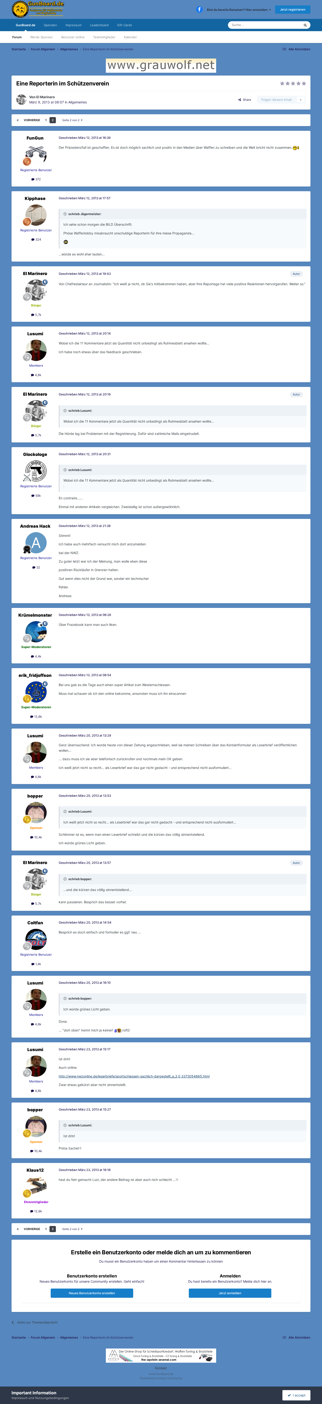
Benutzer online (73, 37)
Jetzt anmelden (230, 1293)
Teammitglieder (104, 37)
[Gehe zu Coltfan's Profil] (36, 939)
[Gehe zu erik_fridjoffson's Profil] (36, 692)
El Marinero (45, 97)
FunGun (35, 138)
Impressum (74, 25)
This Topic (287, 25)
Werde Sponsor (41, 37)
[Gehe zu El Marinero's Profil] (21, 99)
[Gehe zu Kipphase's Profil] (36, 215)
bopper (35, 795)
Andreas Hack (35, 526)
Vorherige (32, 120)
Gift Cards (124, 25)
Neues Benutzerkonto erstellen (92, 1293)
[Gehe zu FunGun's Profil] (36, 154)
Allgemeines (77, 102)
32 (37, 567)
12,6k (37, 716)
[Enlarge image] (295, 147)
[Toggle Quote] (65, 214)
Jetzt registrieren (292, 9)
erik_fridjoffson (35, 675)
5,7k (37, 315)
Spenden (50, 25)
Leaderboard (99, 25)
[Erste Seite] (17, 120)
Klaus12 (35, 1170)
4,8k (37, 375)
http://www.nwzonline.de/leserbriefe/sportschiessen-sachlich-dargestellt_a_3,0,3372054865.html (134, 1076)
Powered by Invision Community (161, 1378)
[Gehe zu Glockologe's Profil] (36, 471)
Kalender (130, 37)
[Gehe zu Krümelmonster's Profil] (36, 631)
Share (246, 100)
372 (37, 179)
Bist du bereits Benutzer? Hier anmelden (238, 10)
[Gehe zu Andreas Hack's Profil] (36, 542)
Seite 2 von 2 (71, 120)
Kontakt (161, 1368)
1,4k (37, 964)
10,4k (37, 837)
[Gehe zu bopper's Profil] (36, 812)
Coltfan (35, 922)
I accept (298, 1395)
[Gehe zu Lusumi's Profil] (36, 350)
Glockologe (35, 454)
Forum (17, 37)
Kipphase (35, 198)
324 (37, 239)
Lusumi (35, 333)
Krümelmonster (35, 615)
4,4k (37, 656)
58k (37, 495)
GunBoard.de (25, 25)
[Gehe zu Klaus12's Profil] (36, 1186)
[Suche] (305, 25)
